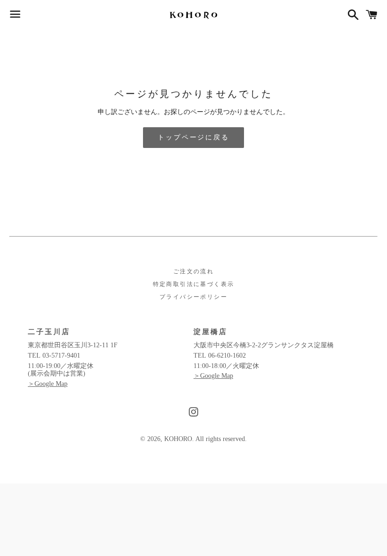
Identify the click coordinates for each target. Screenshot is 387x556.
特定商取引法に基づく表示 (194, 284)
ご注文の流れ (193, 271)
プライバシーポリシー (193, 297)
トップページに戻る (193, 137)
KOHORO (178, 438)
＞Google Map (47, 383)
